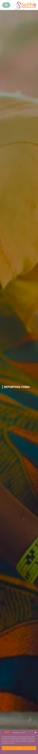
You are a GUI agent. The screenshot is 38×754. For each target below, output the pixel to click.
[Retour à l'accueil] (26, 5)
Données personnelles (24, 752)
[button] (35, 732)
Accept (19, 748)
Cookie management (13, 752)
